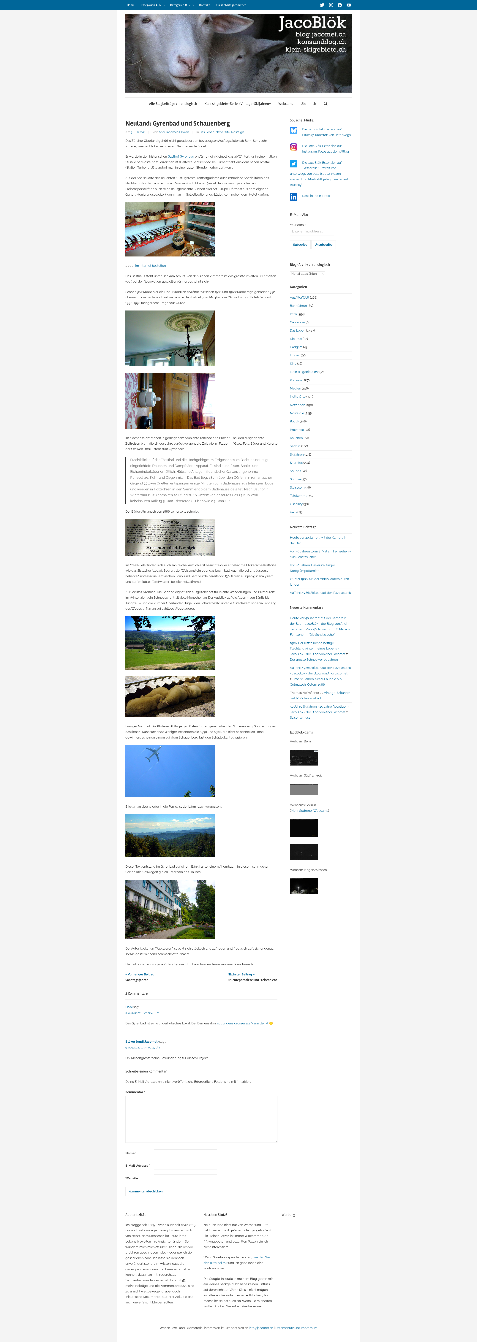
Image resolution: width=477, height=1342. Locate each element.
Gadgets (296, 347)
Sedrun (295, 446)
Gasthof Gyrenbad (181, 156)
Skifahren (297, 454)
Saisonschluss (300, 717)
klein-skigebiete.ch (304, 372)
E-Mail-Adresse (137, 1165)
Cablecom (297, 322)
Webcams (285, 103)
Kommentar (135, 1092)
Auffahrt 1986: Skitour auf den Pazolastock (320, 593)
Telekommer (299, 495)
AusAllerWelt (299, 297)
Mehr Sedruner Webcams (309, 810)
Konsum (296, 380)
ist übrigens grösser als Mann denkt (242, 1023)
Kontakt (204, 5)
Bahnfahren (298, 306)
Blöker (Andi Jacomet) (142, 1041)
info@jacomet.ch (261, 1328)
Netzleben (297, 405)
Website (131, 1178)
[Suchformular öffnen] (326, 104)
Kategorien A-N (151, 5)
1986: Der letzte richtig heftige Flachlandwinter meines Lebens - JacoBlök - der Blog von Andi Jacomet (317, 648)
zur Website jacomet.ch (231, 5)
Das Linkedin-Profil (316, 196)
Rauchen (296, 438)
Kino (293, 363)
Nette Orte (223, 132)
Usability (296, 504)
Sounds (295, 471)
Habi (128, 1007)
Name (130, 1153)
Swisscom (297, 487)
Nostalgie (237, 132)
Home (131, 5)
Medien (295, 388)
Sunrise (295, 479)
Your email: (298, 225)
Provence (297, 430)
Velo (293, 512)
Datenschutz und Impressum (296, 1328)
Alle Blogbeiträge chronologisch (173, 103)
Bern (293, 314)
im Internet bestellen (150, 265)
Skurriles (296, 463)
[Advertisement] (317, 1247)
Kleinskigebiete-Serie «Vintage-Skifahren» (237, 103)
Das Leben (207, 132)
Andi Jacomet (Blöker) (174, 132)
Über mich (308, 103)
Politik (294, 421)
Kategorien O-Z (180, 5)
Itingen (295, 355)
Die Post (296, 339)
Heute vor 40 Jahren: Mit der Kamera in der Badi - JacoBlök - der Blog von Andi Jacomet (318, 623)
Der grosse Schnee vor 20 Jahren (314, 659)
